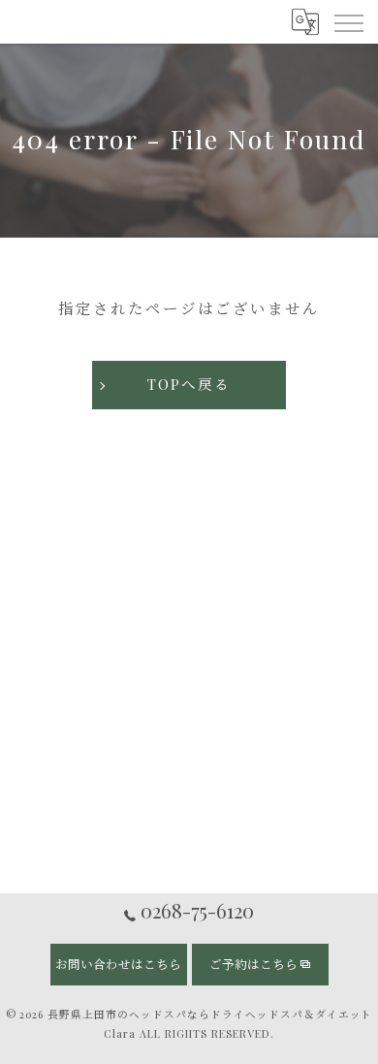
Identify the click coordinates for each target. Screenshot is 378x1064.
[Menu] (348, 21)
